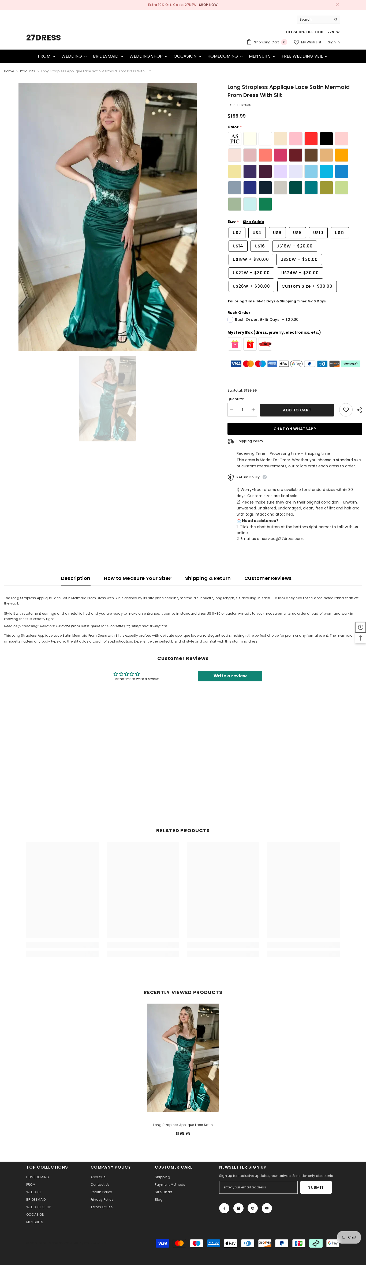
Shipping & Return (208, 578)
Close (337, 5)
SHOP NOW (208, 4)
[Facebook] (224, 1208)
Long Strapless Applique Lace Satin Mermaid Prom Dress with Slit (183, 1125)
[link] (62, 945)
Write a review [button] (230, 676)
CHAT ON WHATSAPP (294, 428)
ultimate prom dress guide (78, 626)
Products (27, 71)
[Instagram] (238, 1208)
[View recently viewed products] (360, 627)
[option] (183, 5)
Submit (316, 1187)
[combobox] (314, 20)
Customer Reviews (268, 578)
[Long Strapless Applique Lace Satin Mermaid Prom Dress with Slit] (183, 1058)
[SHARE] (357, 410)
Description (76, 578)
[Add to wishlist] (346, 409)
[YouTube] (267, 1208)
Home (9, 71)
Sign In (334, 42)
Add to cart (298, 410)
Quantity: (235, 399)
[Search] (318, 19)
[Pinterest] (253, 1208)
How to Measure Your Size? (138, 578)
